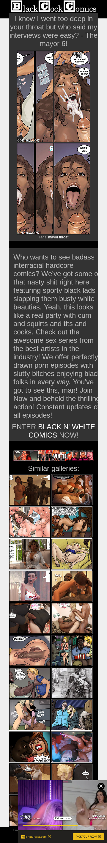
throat (63, 237)
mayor (53, 237)
